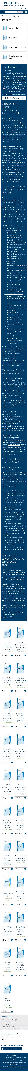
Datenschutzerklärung (9, 1026)
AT (5, 8)
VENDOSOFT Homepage (9, 1020)
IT (11, 8)
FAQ (2, 12)
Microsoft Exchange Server (12, 231)
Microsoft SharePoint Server (13, 294)
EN (9, 8)
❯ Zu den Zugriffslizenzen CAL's (13, 98)
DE (2, 8)
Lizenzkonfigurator (14, 445)
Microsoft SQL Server (11, 261)
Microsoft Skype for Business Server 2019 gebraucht (21, 858)
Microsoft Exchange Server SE (7, 893)
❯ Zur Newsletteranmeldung (11, 1049)
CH (7, 8)
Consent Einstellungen (9, 1022)
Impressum (5, 1024)
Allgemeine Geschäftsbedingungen (13, 1029)
